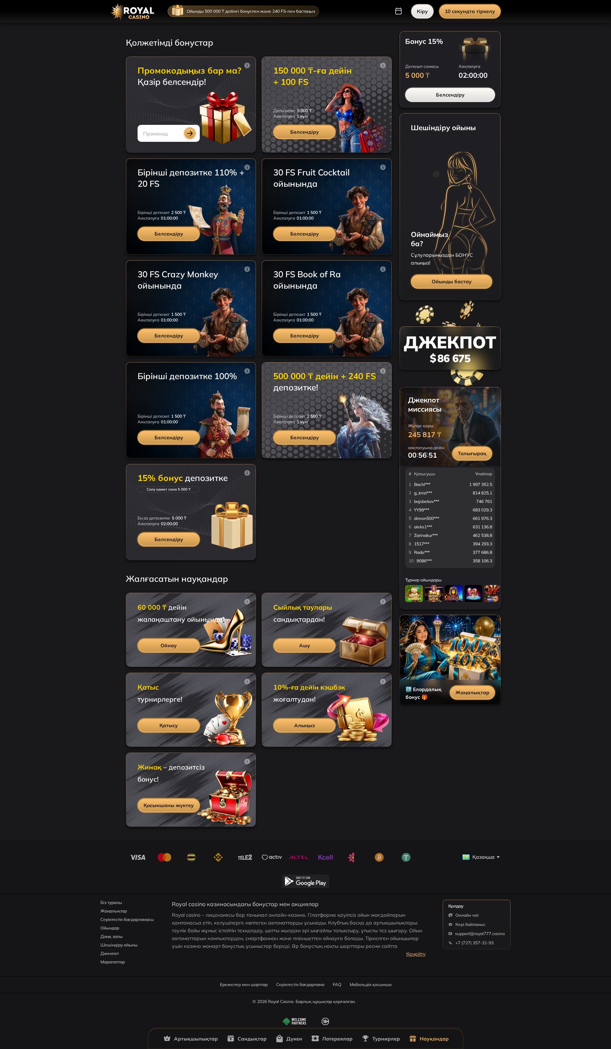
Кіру (422, 11)
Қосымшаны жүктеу (169, 805)
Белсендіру (304, 132)
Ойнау (169, 645)
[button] (247, 65)
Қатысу (168, 725)
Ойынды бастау (452, 281)
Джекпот (109, 953)
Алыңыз (304, 725)
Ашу (304, 645)
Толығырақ (472, 453)
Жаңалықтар (472, 692)
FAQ (337, 984)
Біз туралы (111, 902)
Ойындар (109, 928)
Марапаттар (112, 961)
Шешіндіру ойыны (119, 944)
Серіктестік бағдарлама (300, 984)
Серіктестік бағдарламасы (127, 919)
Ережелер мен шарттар (244, 984)
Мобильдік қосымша (370, 984)
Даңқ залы (111, 936)
